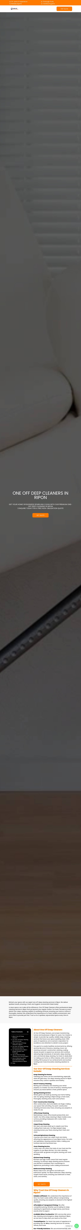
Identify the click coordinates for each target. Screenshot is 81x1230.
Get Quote (64, 9)
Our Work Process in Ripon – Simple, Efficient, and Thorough (20, 1051)
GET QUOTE (40, 515)
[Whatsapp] (76, 1226)
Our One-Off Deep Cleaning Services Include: (20, 1040)
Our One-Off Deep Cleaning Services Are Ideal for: (20, 1047)
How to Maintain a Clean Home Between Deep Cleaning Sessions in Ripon (19, 1059)
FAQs (13, 1063)
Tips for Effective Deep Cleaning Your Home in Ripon (20, 1055)
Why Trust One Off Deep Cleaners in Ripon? (19, 1043)
